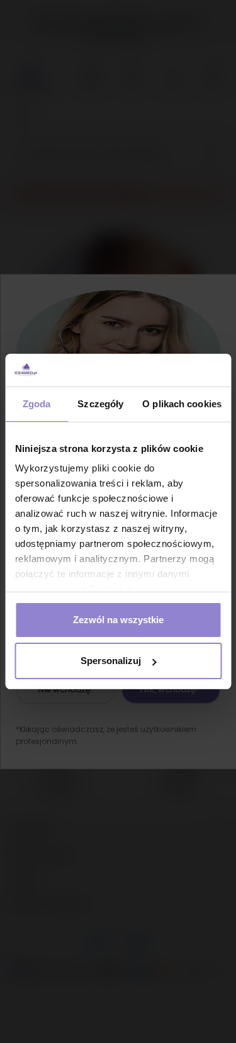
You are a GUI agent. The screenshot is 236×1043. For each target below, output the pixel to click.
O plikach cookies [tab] (182, 403)
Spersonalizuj (111, 660)
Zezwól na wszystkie (118, 619)
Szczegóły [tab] (100, 403)
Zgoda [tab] (37, 403)
